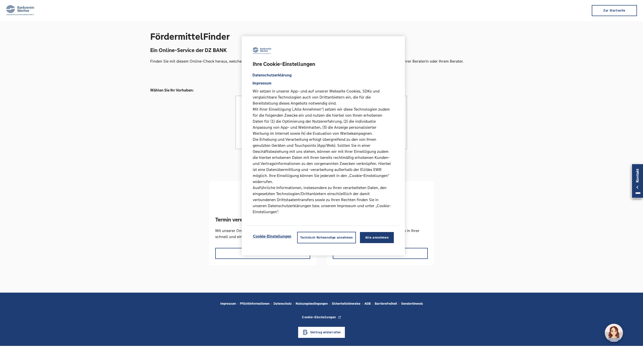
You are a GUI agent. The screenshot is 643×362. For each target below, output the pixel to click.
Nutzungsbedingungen (312, 304)
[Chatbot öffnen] (614, 333)
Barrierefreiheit (386, 304)
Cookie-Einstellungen (272, 236)
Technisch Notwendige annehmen (326, 238)
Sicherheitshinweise (346, 304)
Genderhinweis (412, 304)
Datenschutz (283, 304)
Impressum (228, 304)
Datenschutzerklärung (272, 75)
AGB (367, 304)
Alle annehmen (377, 238)
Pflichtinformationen (255, 304)
